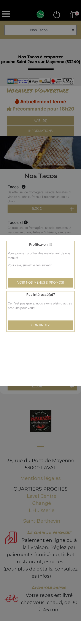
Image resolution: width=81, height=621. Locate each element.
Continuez (40, 325)
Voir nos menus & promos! (40, 282)
